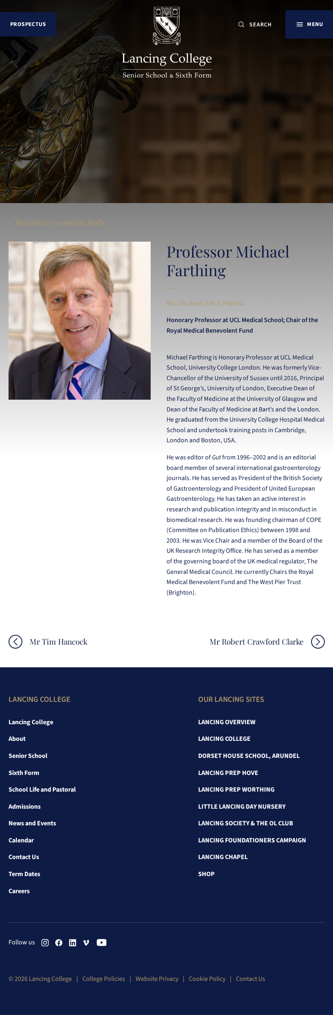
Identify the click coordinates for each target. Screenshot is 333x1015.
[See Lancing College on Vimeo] (86, 942)
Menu (315, 24)
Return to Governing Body (60, 222)
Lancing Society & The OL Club (245, 823)
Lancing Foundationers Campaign (252, 840)
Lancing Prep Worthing (236, 789)
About (17, 738)
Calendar (21, 840)
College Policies (103, 978)
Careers (19, 891)
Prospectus (28, 24)
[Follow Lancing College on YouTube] (100, 942)
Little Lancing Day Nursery (241, 806)
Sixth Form (24, 772)
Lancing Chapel (223, 857)
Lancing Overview (226, 722)
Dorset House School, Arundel (249, 755)
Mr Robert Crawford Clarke (257, 641)
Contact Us (24, 857)
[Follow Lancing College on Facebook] (59, 942)
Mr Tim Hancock (58, 641)
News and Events (32, 823)
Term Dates (24, 874)
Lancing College (31, 722)
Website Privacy (157, 978)
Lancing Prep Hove (228, 772)
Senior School (28, 755)
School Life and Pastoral (42, 789)
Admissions (25, 806)
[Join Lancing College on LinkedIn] (72, 942)
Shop (206, 874)
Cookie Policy (207, 978)
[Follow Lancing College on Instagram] (45, 942)
